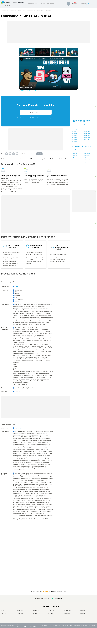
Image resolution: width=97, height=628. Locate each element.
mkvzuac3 (74, 159)
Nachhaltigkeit (65, 625)
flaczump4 (74, 135)
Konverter (81, 120)
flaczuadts (87, 133)
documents (18, 428)
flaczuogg (74, 129)
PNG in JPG (20, 616)
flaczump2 (87, 137)
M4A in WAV (35, 613)
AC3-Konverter (39, 10)
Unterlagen (13, 10)
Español (90, 602)
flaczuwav (87, 124)
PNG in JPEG (36, 616)
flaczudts (86, 139)
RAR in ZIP (3, 613)
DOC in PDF (4, 619)
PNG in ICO (83, 619)
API (44, 3)
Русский (90, 599)
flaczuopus (87, 131)
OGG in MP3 (83, 613)
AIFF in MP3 (51, 613)
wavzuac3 (87, 153)
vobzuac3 (87, 159)
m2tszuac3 (87, 157)
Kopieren (39, 153)
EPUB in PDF (51, 610)
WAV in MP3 (20, 610)
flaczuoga (74, 133)
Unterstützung (44, 625)
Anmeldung (83, 3)
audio (16, 286)
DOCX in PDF (20, 619)
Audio (19, 10)
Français (90, 605)
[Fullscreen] (34, 55)
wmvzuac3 (74, 162)
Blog (71, 625)
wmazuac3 (87, 155)
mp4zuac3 (74, 157)
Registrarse (51, 117)
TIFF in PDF (67, 619)
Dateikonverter (4, 10)
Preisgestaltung (50, 3)
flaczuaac (86, 129)
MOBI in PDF (67, 613)
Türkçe (89, 614)
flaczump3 (74, 124)
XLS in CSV (51, 616)
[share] (74, 58)
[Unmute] (22, 55)
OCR (40, 3)
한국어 (89, 617)
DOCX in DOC (83, 616)
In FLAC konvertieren (28, 10)
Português (90, 611)
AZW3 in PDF (4, 616)
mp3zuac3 (74, 153)
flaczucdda (74, 141)
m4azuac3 (74, 155)
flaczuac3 (74, 139)
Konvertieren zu (32, 3)
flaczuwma (87, 127)
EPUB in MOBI (67, 610)
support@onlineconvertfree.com (80, 625)
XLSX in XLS (67, 616)
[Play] (20, 55)
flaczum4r (87, 135)
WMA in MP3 (83, 610)
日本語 (89, 607)
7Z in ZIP (3, 610)
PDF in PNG (51, 619)
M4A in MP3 (35, 610)
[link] (21, 59)
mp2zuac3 (87, 162)
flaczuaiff (74, 131)
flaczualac (74, 137)
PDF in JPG (35, 619)
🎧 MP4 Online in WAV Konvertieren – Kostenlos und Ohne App (44, 58)
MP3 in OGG (20, 613)
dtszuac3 (74, 164)
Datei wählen (35, 112)
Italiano (89, 608)
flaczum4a (74, 127)
